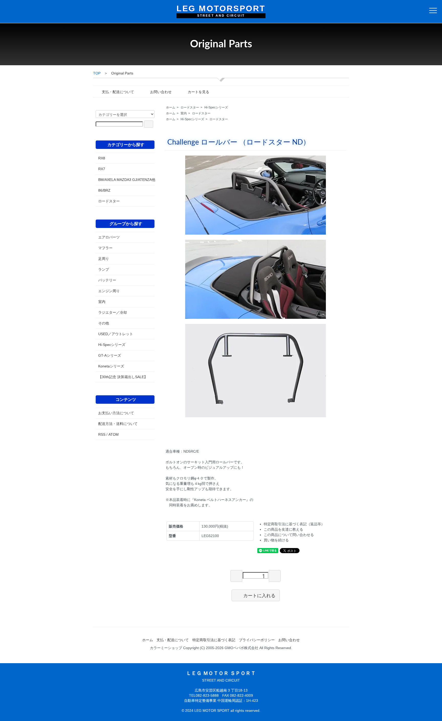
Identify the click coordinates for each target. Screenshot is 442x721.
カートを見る (198, 92)
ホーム (170, 107)
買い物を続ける (276, 540)
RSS (101, 434)
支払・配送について (118, 92)
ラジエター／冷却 (112, 312)
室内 (184, 113)
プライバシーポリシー (257, 640)
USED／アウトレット (115, 334)
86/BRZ (104, 190)
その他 (103, 323)
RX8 (101, 158)
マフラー (105, 248)
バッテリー (107, 280)
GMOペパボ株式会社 (241, 648)
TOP (97, 73)
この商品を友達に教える (283, 529)
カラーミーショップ (166, 648)
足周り (103, 259)
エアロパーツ (109, 237)
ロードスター (190, 107)
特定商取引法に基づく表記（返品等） (294, 524)
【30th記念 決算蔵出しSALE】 (123, 377)
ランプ (103, 269)
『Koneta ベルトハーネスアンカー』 (220, 500)
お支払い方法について (116, 413)
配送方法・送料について (118, 424)
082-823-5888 (207, 695)
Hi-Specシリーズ (216, 107)
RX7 (101, 169)
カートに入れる (259, 595)
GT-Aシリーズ (109, 355)
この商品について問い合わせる (289, 535)
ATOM (113, 434)
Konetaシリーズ (111, 366)
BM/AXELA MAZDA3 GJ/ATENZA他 (125, 180)
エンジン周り (109, 291)
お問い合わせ (161, 92)
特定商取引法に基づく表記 (213, 640)
